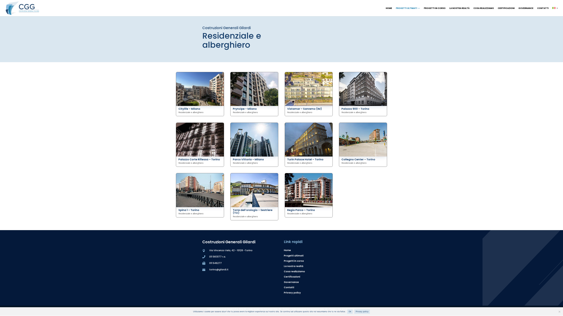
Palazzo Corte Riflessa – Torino (199, 159)
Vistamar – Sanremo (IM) (304, 109)
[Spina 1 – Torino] (200, 190)
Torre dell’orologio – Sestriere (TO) (252, 211)
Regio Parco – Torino (301, 210)
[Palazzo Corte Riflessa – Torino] (200, 140)
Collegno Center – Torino (358, 159)
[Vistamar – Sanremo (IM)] (309, 89)
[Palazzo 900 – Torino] (363, 89)
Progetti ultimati (406, 8)
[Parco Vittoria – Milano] (254, 140)
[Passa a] (555, 11)
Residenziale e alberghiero (191, 112)
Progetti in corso (435, 8)
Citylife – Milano (189, 109)
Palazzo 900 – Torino (355, 109)
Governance (525, 8)
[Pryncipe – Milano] (254, 89)
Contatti (543, 8)
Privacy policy (292, 292)
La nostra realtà (459, 8)
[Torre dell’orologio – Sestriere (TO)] (254, 190)
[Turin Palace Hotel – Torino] (309, 140)
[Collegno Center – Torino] (363, 140)
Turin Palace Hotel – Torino (305, 159)
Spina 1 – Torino (188, 210)
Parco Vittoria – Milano (248, 159)
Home (389, 8)
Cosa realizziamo (483, 8)
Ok (350, 311)
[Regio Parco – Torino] (309, 190)
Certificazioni (506, 8)
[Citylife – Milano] (200, 89)
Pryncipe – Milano (245, 109)
